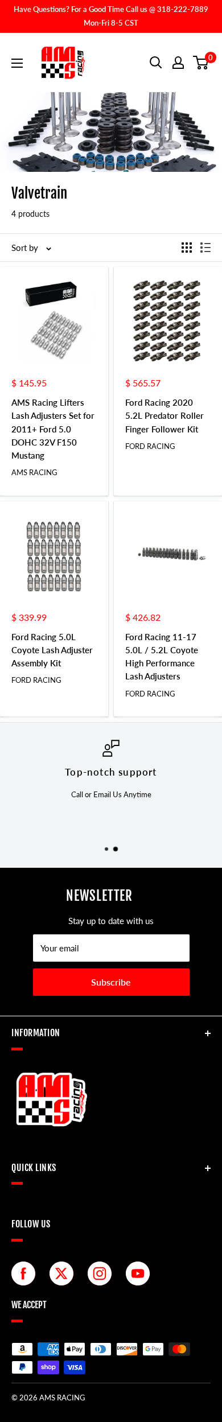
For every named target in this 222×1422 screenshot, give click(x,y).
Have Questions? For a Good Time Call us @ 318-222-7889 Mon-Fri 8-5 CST (111, 16)
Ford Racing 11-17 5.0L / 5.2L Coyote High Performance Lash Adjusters (161, 657)
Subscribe (111, 981)
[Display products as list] (205, 247)
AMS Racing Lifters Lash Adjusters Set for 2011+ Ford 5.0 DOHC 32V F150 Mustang (52, 428)
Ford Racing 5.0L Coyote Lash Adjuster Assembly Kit (52, 650)
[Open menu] (17, 63)
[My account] (178, 62)
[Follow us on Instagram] (102, 1273)
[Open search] (156, 62)
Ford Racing (150, 446)
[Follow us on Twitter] (64, 1273)
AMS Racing (34, 472)
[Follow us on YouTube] (140, 1273)
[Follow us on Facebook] (26, 1273)
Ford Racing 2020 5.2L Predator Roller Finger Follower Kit (164, 415)
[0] (201, 62)
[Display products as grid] (187, 247)
